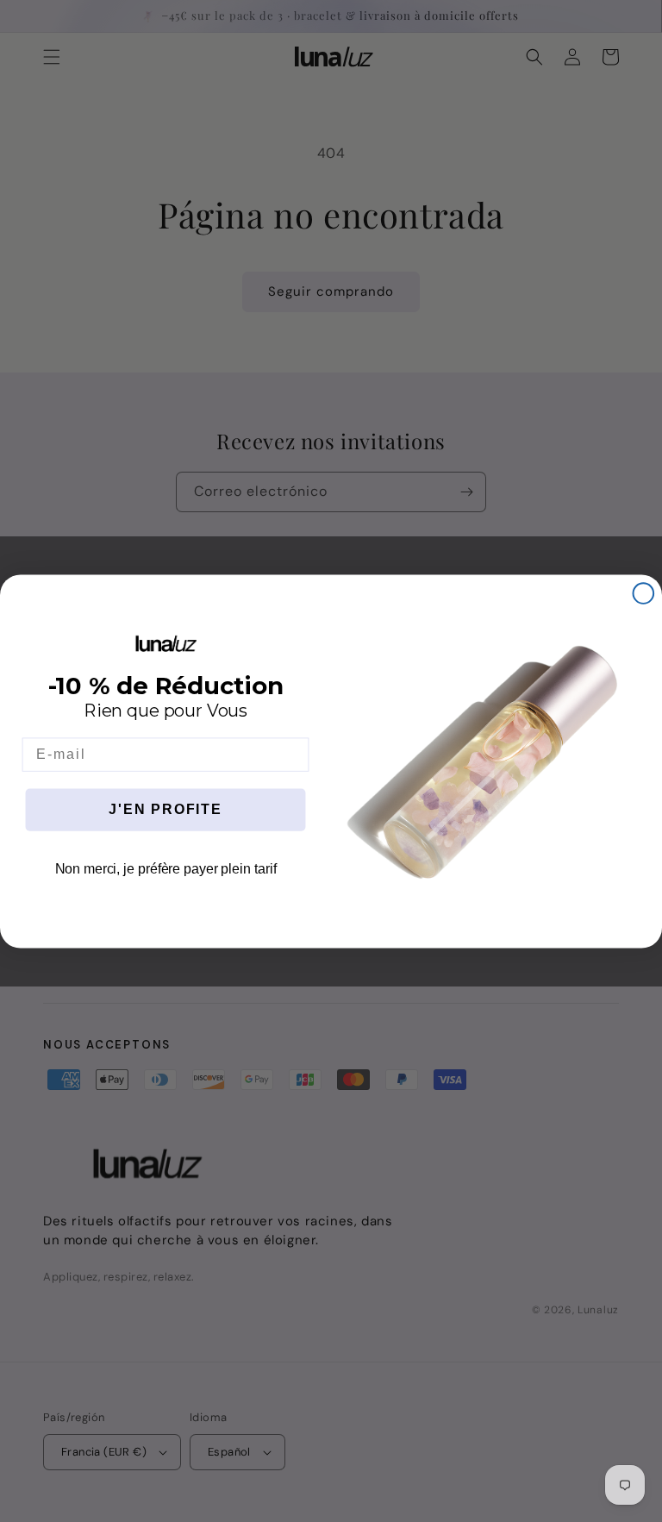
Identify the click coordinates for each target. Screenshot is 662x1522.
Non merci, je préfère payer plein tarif (166, 868)
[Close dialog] (644, 593)
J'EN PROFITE (165, 809)
